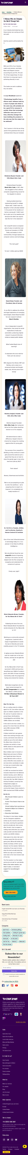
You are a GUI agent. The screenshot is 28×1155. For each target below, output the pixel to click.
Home (3, 12)
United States (6, 1109)
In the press (14, 938)
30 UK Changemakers (11, 689)
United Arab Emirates (8, 1112)
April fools (6, 929)
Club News (9, 12)
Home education (7, 1066)
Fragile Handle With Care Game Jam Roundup (13, 908)
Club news (7, 837)
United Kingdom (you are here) (11, 1104)
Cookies (17, 1149)
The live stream (7, 944)
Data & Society (14, 319)
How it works (6, 1060)
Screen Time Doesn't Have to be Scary (14, 803)
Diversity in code (17, 935)
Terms (4, 1149)
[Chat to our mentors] (24, 1146)
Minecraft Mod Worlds (8, 1042)
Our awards (5, 1086)
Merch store (6, 1095)
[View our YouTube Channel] (16, 1139)
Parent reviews (6, 1071)
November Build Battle (11, 813)
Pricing (4, 1048)
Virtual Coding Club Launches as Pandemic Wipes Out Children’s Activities (14, 808)
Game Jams (6, 1045)
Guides (21, 816)
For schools (6, 1068)
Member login (6, 1152)
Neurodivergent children (9, 1063)
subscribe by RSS (11, 981)
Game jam (5, 938)
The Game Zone (7, 1050)
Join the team (6, 1092)
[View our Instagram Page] (12, 1139)
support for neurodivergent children (11, 870)
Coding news (6, 935)
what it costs (7, 867)
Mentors (14, 941)
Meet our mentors (7, 1083)
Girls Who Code (9, 425)
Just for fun (6, 941)
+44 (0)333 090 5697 (9, 1122)
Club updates (6, 932)
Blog (4, 1089)
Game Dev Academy (8, 1036)
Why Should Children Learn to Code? (14, 798)
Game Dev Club (7, 1034)
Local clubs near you (8, 1039)
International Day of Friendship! (9, 919)
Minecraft (22, 941)
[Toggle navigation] (25, 2)
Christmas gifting (16, 929)
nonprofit (8, 555)
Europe (4, 1106)
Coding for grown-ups (19, 932)
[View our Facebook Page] (4, 1139)
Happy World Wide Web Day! (9, 914)
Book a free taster (10, 892)
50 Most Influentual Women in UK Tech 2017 (14, 695)
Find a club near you (10, 896)
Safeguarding (6, 1074)
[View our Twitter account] (8, 1139)
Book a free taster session (11, 864)
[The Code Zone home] (10, 999)
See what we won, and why (20, 1022)
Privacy (10, 1149)
